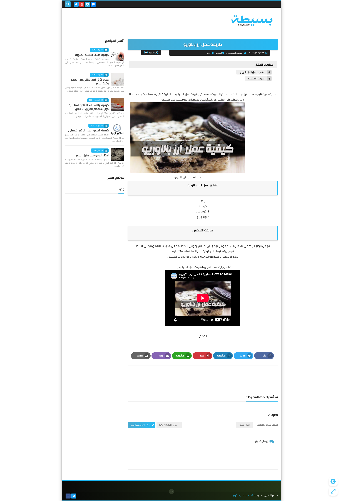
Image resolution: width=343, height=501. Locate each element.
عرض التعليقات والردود (140, 425)
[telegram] (87, 4)
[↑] (171, 491)
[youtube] (81, 4)
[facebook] (68, 496)
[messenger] (93, 4)
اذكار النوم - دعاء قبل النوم (92, 155)
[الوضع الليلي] (333, 481)
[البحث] (68, 4)
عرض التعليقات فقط (168, 425)
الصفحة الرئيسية (235, 53)
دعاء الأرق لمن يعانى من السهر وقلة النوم (90, 81)
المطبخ (218, 53)
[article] (167, 377)
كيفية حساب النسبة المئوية (92, 54)
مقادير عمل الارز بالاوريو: (252, 72)
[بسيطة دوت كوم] (252, 20)
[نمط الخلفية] (333, 491)
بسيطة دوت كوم (241, 495)
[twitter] (76, 4)
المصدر (203, 335)
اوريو (209, 53)
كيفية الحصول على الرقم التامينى (88, 130)
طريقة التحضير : (256, 78)
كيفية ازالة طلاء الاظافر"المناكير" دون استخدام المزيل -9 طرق (89, 106)
